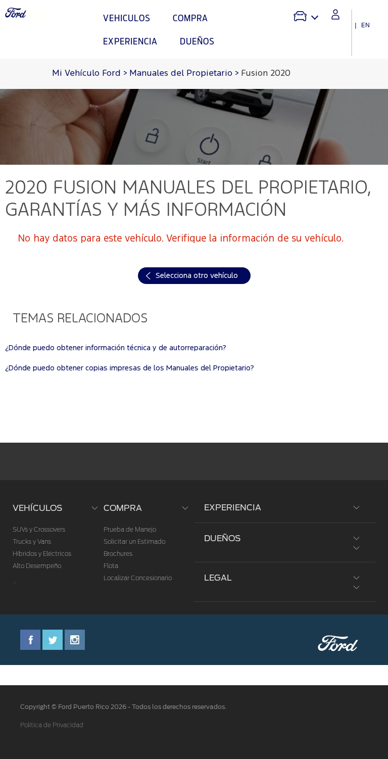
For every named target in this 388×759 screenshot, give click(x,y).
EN (365, 25)
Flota (111, 566)
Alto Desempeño (37, 566)
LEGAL (218, 578)
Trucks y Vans (32, 542)
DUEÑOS (222, 538)
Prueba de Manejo (130, 530)
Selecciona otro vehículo (197, 275)
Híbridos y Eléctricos (42, 554)
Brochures (118, 554)
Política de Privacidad (51, 725)
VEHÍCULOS (37, 508)
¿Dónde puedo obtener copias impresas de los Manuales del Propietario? (129, 368)
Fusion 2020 (265, 73)
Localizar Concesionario (138, 578)
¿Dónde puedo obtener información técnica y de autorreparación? (115, 348)
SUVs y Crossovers (39, 530)
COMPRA (123, 508)
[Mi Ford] (335, 14)
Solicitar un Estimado (134, 542)
